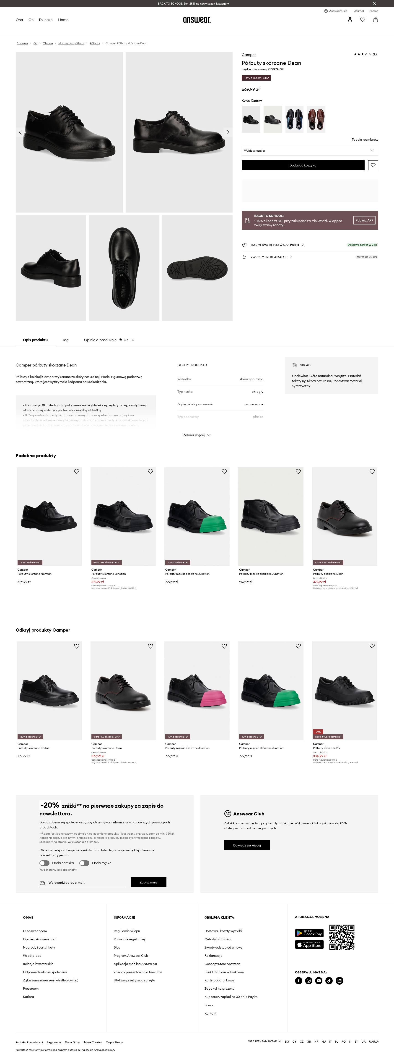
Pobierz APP (364, 220)
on (31, 19)
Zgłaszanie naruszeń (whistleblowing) (50, 980)
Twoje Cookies (93, 1042)
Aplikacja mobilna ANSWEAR (135, 964)
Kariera (28, 997)
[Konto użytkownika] (350, 19)
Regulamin (54, 1042)
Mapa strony (114, 1042)
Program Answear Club (131, 956)
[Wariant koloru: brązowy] (316, 119)
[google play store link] (309, 933)
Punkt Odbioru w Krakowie (224, 972)
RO (344, 1041)
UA (364, 1041)
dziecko (46, 19)
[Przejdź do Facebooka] (298, 981)
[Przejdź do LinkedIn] (339, 981)
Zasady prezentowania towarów (138, 972)
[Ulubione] (362, 19)
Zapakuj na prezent (219, 988)
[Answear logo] (197, 20)
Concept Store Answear (222, 964)
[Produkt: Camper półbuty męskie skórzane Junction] (197, 516)
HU (324, 1041)
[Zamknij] (374, 3)
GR (309, 1041)
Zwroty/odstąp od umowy (224, 947)
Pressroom (31, 988)
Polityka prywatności (29, 1042)
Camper (249, 54)
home (63, 19)
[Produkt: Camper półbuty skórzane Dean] (344, 516)
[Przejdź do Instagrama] (308, 981)
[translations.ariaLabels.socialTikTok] (329, 981)
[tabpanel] (197, 393)
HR (316, 1041)
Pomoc (210, 1005)
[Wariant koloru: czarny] (251, 119)
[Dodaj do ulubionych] (373, 165)
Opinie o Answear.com (39, 939)
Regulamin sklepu (127, 931)
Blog (117, 947)
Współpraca (32, 956)
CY (294, 1041)
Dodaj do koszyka (303, 165)
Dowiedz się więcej (247, 845)
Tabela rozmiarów (365, 139)
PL (336, 1041)
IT (330, 1041)
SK (356, 1041)
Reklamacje (213, 956)
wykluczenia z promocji (83, 841)
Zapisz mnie (148, 882)
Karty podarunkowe (219, 980)
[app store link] (309, 944)
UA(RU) (373, 1041)
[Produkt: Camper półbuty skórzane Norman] (49, 516)
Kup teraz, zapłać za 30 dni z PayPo (231, 997)
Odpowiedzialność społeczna (45, 972)
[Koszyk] (375, 19)
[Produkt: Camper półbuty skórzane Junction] (123, 516)
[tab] (109, 339)
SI (350, 1041)
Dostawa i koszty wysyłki (223, 931)
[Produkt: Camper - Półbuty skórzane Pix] (344, 690)
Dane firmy (72, 1042)
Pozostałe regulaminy (130, 939)
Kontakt (210, 1013)
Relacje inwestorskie (38, 964)
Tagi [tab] (66, 339)
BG (287, 1041)
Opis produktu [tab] (35, 339)
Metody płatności (218, 939)
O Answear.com (35, 931)
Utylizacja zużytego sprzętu (134, 980)
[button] (310, 151)
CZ (301, 1041)
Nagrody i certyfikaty (39, 947)
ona (19, 19)
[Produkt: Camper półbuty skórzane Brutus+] (49, 690)
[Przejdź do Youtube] (318, 981)
